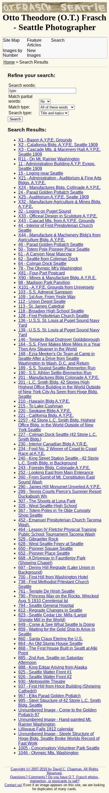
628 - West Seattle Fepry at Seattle (50, 544)
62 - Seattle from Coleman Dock (48, 259)
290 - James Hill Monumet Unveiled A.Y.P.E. (59, 487)
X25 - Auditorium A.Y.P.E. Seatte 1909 (53, 197)
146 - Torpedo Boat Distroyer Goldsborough (59, 339)
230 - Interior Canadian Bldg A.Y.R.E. (53, 444)
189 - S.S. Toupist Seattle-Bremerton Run (57, 368)
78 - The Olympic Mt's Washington (50, 268)
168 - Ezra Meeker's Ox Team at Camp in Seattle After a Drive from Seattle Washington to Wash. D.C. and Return (56, 358)
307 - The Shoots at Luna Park (46, 501)
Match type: (19, 107)
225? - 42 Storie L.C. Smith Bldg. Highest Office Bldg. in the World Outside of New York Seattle (56, 425)
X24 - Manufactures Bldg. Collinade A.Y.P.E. (59, 187)
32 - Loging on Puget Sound (44, 211)
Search (58, 40)
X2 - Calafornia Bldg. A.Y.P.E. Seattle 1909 (58, 145)
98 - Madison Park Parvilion (44, 282)
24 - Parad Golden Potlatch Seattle (50, 192)
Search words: (21, 85)
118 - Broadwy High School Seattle (51, 311)
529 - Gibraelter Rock (38, 539)
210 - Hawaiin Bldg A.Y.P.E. (44, 401)
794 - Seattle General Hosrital (46, 605)
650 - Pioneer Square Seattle (45, 548)
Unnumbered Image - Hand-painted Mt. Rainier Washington (54, 721)
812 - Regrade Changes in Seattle (50, 610)
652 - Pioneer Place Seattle (44, 553)
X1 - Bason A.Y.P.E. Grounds (45, 140)
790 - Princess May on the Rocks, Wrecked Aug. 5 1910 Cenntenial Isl (58, 598)
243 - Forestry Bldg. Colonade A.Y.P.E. (54, 468)
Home (9, 62)
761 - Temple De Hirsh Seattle (46, 591)
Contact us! (13, 785)
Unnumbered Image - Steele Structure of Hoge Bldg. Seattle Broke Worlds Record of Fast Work (58, 738)
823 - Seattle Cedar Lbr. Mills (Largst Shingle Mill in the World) (52, 617)
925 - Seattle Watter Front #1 (45, 672)
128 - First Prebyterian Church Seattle (53, 316)
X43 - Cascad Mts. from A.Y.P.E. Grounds (56, 221)
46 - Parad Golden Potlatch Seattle (50, 244)
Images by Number (12, 53)
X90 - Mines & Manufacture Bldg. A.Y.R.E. (57, 278)
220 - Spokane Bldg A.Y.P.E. (44, 411)
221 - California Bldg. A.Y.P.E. (46, 415)
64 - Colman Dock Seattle (42, 263)
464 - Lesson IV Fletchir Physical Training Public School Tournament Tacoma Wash (57, 531)
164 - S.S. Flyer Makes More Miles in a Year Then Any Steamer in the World (59, 346)
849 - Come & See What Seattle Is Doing (56, 624)
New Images (34, 53)
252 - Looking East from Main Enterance (55, 472)
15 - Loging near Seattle (40, 173)
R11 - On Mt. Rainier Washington (49, 159)
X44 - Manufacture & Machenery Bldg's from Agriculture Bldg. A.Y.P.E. (59, 237)
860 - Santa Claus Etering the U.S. (50, 639)
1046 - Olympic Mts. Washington (48, 753)
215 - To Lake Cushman (40, 406)
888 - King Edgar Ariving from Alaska (52, 667)
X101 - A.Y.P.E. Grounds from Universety (56, 287)
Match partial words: (20, 98)
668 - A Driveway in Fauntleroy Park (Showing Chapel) (51, 560)
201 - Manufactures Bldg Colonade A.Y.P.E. (58, 377)
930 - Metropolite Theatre (41, 681)
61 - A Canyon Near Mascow (45, 254)
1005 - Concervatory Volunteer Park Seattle (58, 748)
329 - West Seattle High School (47, 506)
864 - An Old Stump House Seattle (50, 643)
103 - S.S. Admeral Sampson (45, 292)
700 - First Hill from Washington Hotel (53, 577)
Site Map (11, 40)
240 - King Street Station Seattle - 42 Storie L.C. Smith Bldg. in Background (58, 460)
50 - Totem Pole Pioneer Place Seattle (54, 249)
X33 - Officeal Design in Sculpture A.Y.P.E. (57, 216)
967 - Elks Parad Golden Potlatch (49, 696)
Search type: (20, 113)
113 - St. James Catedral (41, 306)
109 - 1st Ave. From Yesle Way (46, 297)
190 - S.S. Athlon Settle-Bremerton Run (55, 373)
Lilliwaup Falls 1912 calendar (46, 729)
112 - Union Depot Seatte (42, 301)
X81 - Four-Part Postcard (41, 273)
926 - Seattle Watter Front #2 (45, 677)
